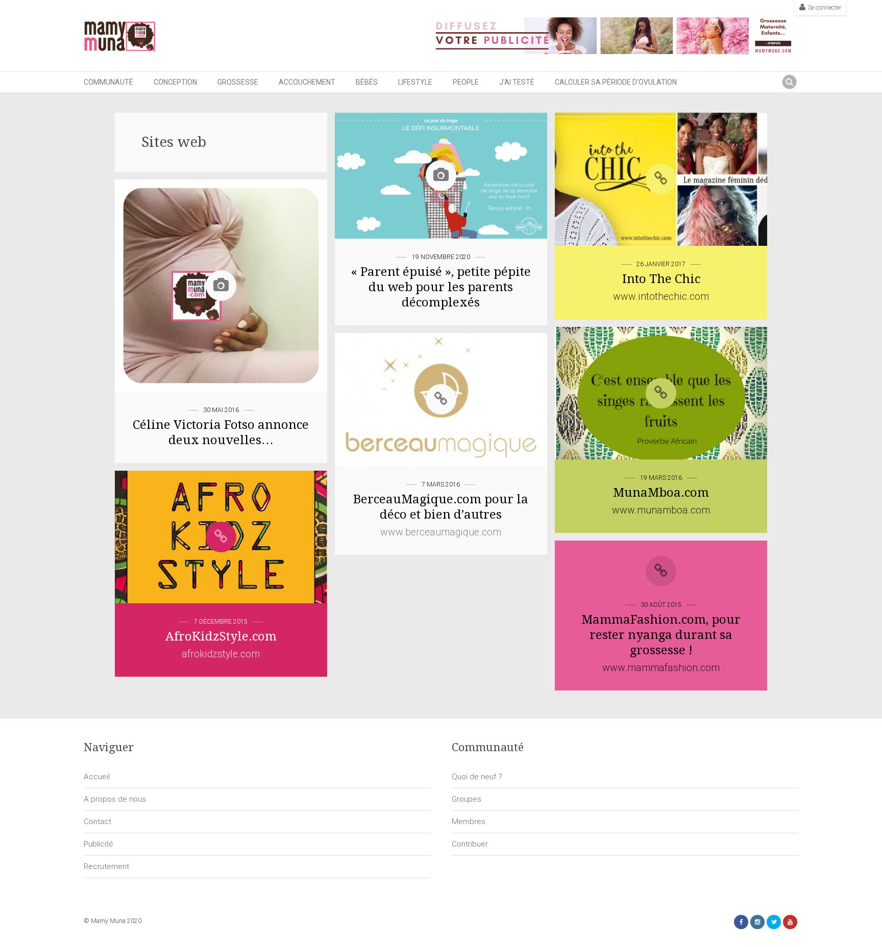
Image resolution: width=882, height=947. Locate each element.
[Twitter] (774, 922)
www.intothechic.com (661, 296)
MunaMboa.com (661, 492)
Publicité (98, 844)
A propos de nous (115, 799)
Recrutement (106, 866)
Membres (468, 821)
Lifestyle (415, 82)
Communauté (108, 82)
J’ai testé (516, 82)
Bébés (367, 82)
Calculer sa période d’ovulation (616, 82)
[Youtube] (790, 922)
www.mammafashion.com (661, 668)
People (466, 82)
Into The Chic (661, 279)
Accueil (97, 776)
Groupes (466, 799)
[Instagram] (757, 922)
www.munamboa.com (661, 510)
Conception (175, 82)
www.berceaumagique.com (440, 532)
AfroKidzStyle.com (221, 636)
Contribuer (470, 844)
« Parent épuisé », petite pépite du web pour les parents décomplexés (441, 287)
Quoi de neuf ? (477, 776)
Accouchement (307, 82)
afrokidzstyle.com (221, 654)
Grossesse (237, 82)
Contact (97, 821)
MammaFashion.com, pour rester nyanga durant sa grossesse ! (661, 634)
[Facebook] (741, 922)
